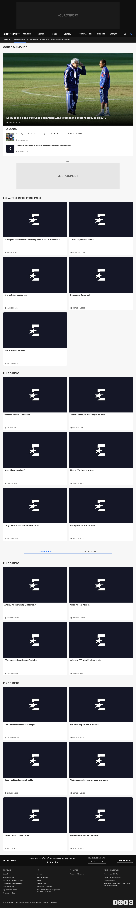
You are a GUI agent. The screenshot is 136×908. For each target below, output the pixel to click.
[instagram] (131, 902)
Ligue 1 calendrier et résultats (13, 880)
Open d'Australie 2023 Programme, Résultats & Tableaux (48, 891)
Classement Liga (8, 886)
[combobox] (97, 861)
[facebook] (115, 902)
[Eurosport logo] (11, 34)
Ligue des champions (10, 890)
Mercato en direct (9, 893)
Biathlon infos (41, 883)
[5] (58, 862)
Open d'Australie (42, 877)
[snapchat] (125, 902)
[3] (53, 862)
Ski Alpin (39, 880)
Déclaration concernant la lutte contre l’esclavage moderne (117, 884)
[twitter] (120, 902)
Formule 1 (40, 874)
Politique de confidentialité (112, 877)
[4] (55, 862)
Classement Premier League (12, 883)
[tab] (46, 551)
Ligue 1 (5, 874)
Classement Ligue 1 (9, 877)
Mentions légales (109, 880)
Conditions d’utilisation (111, 874)
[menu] (125, 34)
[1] (47, 862)
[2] (50, 862)
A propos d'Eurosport (77, 874)
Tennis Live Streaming (44, 886)
